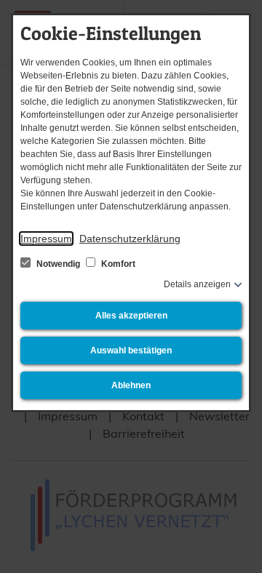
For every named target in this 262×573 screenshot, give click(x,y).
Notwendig (58, 264)
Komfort (117, 264)
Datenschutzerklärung (129, 238)
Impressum (46, 238)
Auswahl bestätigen (131, 350)
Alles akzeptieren (131, 315)
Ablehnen (131, 385)
